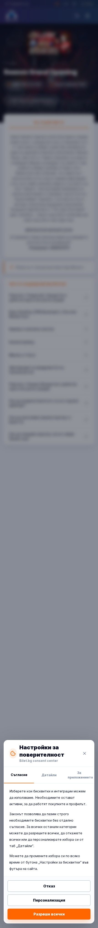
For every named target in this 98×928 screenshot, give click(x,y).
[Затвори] (84, 753)
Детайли (49, 775)
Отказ (49, 886)
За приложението (80, 775)
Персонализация (49, 900)
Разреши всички (49, 914)
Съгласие (19, 775)
